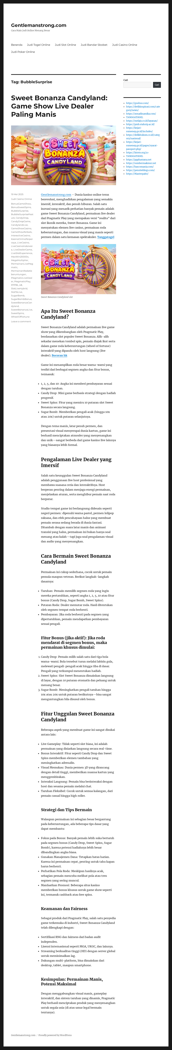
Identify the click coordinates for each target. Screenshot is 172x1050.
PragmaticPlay (22, 281)
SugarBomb (18, 295)
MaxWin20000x (20, 256)
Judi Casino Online (124, 44)
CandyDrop (22, 217)
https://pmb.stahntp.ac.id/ (140, 124)
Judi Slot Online (65, 44)
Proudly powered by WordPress (55, 1035)
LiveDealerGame (22, 249)
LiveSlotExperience (21, 253)
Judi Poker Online (23, 51)
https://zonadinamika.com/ (141, 113)
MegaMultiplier (19, 260)
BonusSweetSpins (21, 207)
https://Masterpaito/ (137, 173)
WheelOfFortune (20, 316)
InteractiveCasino (20, 235)
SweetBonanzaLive (21, 309)
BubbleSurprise (19, 210)
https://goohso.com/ (137, 103)
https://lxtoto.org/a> (137, 152)
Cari (125, 80)
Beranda (16, 44)
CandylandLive (19, 225)
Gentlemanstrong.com (38, 25)
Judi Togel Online (38, 44)
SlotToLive (16, 292)
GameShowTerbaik (21, 232)
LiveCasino (23, 242)
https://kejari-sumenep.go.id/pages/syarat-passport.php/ (142, 146)
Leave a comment (21, 321)
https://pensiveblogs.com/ (140, 170)
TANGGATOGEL (134, 117)
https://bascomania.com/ (140, 166)
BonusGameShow (21, 203)
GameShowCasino (21, 228)
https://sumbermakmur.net (141, 163)
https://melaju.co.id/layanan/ (142, 120)
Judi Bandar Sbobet (94, 44)
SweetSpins (17, 313)
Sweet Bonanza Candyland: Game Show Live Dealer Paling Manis (59, 106)
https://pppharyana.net (138, 159)
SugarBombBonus (21, 299)
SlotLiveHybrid (19, 288)
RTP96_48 (16, 285)
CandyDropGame (20, 221)
